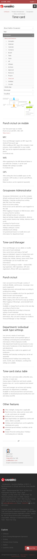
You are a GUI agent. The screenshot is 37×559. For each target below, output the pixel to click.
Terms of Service (15, 556)
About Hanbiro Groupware (12, 28)
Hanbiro (5, 545)
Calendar (11, 47)
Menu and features (10, 38)
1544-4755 (9, 458)
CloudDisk (7, 93)
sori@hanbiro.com (11, 460)
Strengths (11, 41)
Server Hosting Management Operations (15, 536)
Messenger (7, 90)
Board (10, 52)
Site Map (23, 556)
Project (10, 75)
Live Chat (32, 548)
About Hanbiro (24, 554)
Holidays (10, 81)
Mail (5, 31)
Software (6, 11)
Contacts (11, 49)
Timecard (11, 78)
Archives (10, 67)
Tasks (9, 55)
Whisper (10, 64)
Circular (10, 84)
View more (6, 133)
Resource (11, 72)
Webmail (10, 44)
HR (9, 61)
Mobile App (8, 87)
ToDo (9, 58)
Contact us (31, 554)
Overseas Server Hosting (10, 542)
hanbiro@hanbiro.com (10, 503)
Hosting (5, 539)
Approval (11, 70)
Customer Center (7, 547)
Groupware (7, 35)
